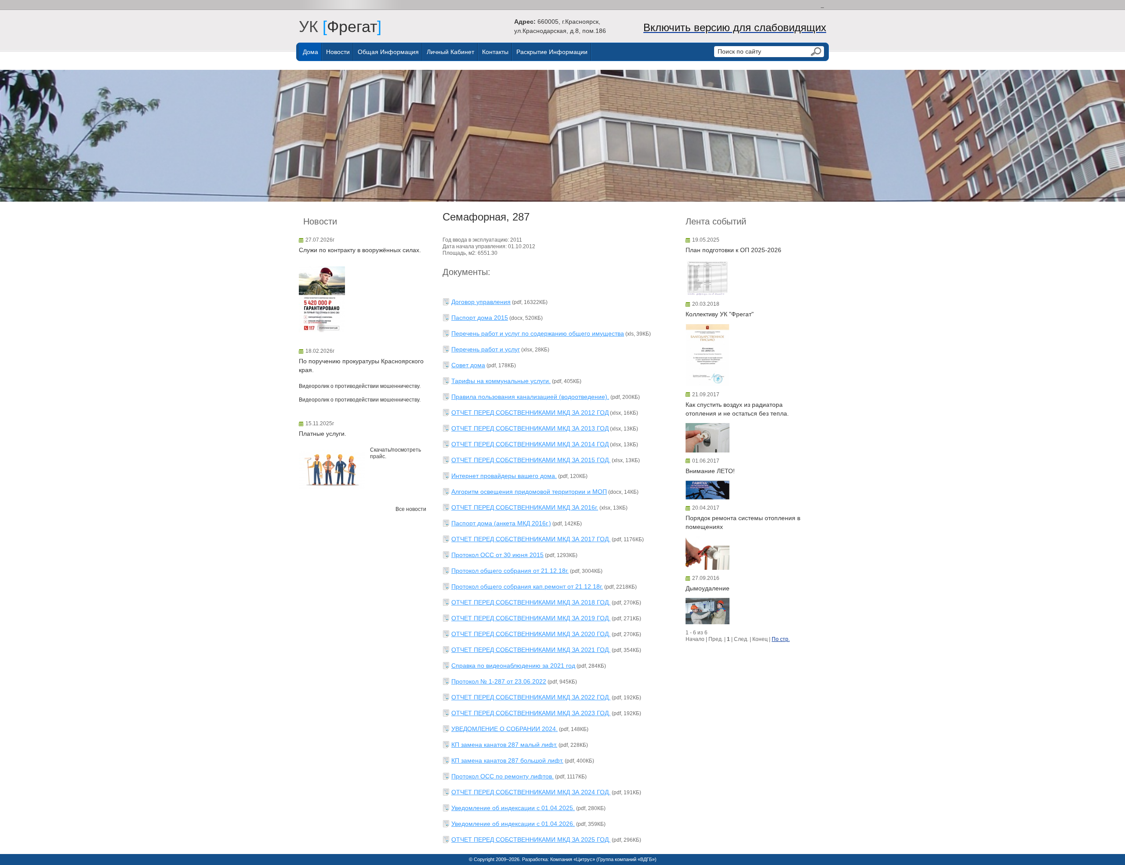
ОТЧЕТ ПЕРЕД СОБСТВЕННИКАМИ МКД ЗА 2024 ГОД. (530, 792)
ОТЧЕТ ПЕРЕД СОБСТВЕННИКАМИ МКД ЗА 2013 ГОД (530, 428)
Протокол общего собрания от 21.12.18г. (510, 570)
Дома (310, 51)
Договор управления (481, 301)
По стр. (781, 639)
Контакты (495, 51)
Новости (338, 51)
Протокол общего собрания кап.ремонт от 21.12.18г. (527, 586)
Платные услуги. (322, 433)
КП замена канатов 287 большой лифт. (507, 760)
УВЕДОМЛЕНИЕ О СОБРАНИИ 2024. (504, 728)
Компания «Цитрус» (572, 859)
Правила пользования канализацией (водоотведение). (530, 396)
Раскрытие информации (552, 51)
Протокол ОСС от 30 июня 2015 (497, 554)
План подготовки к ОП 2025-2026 (733, 249)
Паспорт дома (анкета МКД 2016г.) (501, 523)
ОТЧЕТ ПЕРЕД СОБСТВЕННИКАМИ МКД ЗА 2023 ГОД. (530, 713)
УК (313, 27)
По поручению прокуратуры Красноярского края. (361, 365)
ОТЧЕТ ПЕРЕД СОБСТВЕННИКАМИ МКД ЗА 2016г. (524, 507)
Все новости (411, 509)
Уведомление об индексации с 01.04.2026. (513, 823)
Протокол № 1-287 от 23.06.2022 (498, 681)
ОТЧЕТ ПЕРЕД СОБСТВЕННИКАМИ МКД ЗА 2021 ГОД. (530, 649)
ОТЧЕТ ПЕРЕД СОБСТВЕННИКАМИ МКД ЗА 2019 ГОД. (530, 618)
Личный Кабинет (450, 51)
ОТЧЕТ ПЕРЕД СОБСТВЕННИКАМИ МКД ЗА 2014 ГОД (530, 444)
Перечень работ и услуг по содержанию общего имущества (537, 333)
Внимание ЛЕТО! (710, 470)
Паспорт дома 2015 (479, 317)
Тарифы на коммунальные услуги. (501, 380)
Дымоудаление (707, 588)
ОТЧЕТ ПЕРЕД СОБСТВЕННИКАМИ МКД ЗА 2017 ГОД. (530, 539)
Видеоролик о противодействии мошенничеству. (360, 386)
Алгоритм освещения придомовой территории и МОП (529, 491)
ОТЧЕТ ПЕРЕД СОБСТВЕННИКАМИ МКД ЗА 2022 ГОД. (530, 697)
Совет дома (468, 365)
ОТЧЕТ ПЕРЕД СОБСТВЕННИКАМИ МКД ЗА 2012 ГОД (530, 412)
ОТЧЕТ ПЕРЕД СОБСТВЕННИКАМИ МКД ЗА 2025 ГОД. (530, 839)
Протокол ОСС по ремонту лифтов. (502, 776)
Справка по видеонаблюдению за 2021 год (513, 665)
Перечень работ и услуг (485, 349)
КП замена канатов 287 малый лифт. (504, 744)
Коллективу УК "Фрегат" (720, 314)
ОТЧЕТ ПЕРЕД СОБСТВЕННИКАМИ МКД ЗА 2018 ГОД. (530, 602)
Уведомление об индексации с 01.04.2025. (513, 807)
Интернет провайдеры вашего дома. (504, 475)
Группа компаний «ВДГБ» (626, 859)
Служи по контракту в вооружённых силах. (360, 249)
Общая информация (388, 51)
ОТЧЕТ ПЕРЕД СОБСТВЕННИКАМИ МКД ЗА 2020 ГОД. (530, 633)
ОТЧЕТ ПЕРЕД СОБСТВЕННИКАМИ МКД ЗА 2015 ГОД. (530, 459)
